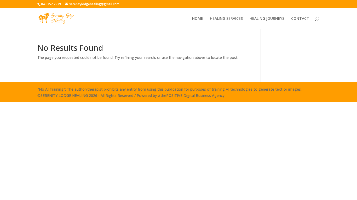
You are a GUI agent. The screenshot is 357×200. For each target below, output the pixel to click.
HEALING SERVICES (226, 19)
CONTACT (300, 19)
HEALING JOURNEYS (267, 19)
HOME (197, 19)
